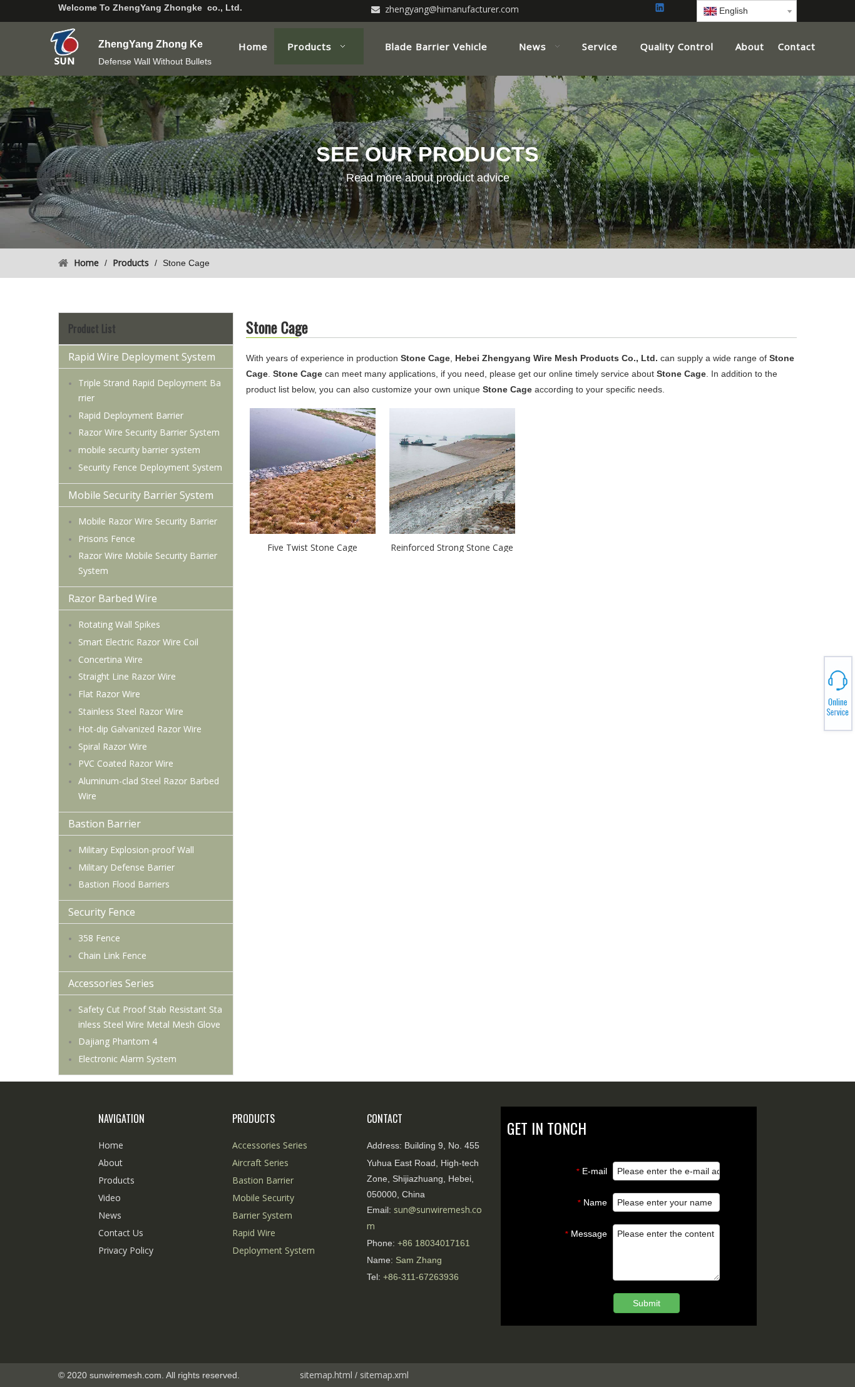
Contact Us (120, 1233)
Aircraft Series (260, 1163)
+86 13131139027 (811, 697)
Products (116, 1180)
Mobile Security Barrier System (140, 495)
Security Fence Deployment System (150, 467)
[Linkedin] (660, 8)
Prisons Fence (106, 539)
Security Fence (101, 912)
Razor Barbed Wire (112, 598)
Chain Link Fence (112, 955)
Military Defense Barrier (126, 867)
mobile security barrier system (139, 450)
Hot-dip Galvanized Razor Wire (140, 729)
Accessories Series (111, 983)
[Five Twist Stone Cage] (313, 470)
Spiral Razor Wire (112, 746)
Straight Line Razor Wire (127, 676)
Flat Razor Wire (109, 694)
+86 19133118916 (811, 693)
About (110, 1163)
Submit (646, 1303)
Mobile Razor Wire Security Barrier (147, 521)
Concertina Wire (110, 659)
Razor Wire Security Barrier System (149, 432)
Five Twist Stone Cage (312, 546)
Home (110, 1145)
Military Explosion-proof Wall (136, 850)
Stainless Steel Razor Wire (130, 711)
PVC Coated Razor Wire (125, 763)
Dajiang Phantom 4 (117, 1041)
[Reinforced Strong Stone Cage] (452, 470)
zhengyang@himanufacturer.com (452, 9)
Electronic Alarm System (127, 1059)
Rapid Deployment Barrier (130, 415)
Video (109, 1198)
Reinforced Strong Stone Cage (452, 546)
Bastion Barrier (104, 824)
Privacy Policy (125, 1250)
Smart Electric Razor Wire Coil (138, 642)
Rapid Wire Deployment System (141, 357)
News (109, 1215)
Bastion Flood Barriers (124, 884)
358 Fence (99, 938)
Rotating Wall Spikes (119, 624)
